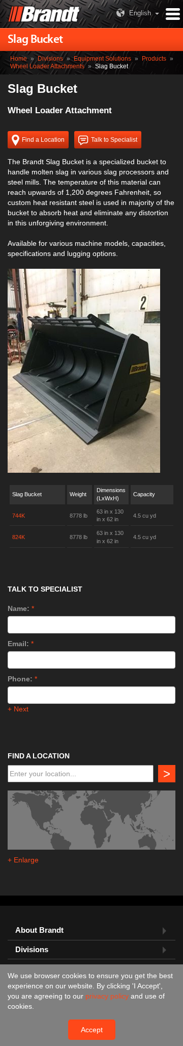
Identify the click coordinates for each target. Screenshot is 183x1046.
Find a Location (43, 139)
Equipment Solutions (102, 58)
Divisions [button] (31, 950)
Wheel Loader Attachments (47, 66)
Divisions (50, 58)
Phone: (20, 679)
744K (18, 516)
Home (18, 58)
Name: (18, 608)
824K (18, 537)
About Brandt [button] (39, 930)
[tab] (91, 930)
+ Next (18, 709)
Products (154, 58)
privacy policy (108, 996)
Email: (18, 644)
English (140, 13)
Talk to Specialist (114, 139)
